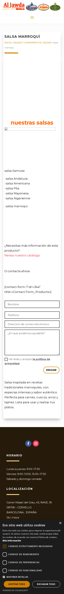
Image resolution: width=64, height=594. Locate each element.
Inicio (8, 42)
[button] (32, 577)
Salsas (47, 42)
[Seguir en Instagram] (36, 443)
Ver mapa (12, 517)
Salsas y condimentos (27, 42)
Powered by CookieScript (15, 590)
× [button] (60, 523)
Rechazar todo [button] (46, 584)
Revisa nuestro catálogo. (22, 255)
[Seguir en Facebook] (28, 443)
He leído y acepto (27, 361)
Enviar (51, 370)
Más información (12, 540)
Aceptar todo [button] (16, 584)
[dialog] (32, 556)
